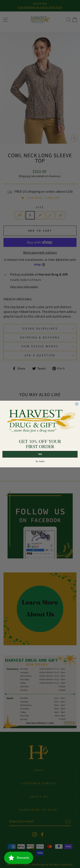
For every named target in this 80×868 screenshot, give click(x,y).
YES (40, 454)
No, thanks (40, 461)
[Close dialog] (76, 404)
